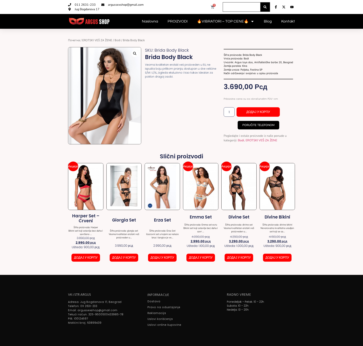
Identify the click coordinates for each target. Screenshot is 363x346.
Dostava (153, 301)
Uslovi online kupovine (164, 325)
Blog (268, 21)
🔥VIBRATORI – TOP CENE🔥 (223, 21)
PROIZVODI (178, 21)
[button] (134, 53)
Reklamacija (156, 313)
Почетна (74, 40)
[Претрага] (265, 7)
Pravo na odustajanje (163, 307)
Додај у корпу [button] (86, 257)
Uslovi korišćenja (160, 319)
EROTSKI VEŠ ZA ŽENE (97, 40)
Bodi (117, 40)
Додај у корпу (258, 112)
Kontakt (288, 21)
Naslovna (150, 21)
